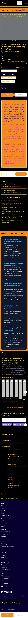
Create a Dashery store (7, 546)
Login (2, 518)
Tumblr (6, 583)
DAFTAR (20, 615)
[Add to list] (3, 381)
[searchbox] (14, 420)
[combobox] (19, 3)
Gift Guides (4, 506)
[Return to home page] (8, 3)
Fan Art (3, 508)
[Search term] (19, 3)
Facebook (6, 578)
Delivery (3, 552)
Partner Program (5, 534)
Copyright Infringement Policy (9, 498)
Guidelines (4, 560)
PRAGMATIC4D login (17, 10)
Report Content (5, 494)
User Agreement (5, 595)
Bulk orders (4, 523)
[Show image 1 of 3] (12, 40)
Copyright (4, 565)
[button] (20, 392)
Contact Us (4, 567)
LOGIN (7, 615)
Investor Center (5, 531)
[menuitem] (5, 10)
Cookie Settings (5, 569)
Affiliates (3, 536)
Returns (3, 555)
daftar (2, 520)
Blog (2, 513)
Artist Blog (4, 544)
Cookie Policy (21, 595)
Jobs (2, 541)
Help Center (4, 557)
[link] (7, 424)
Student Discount (6, 515)
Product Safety (5, 562)
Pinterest (6, 586)
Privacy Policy (13, 595)
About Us (3, 529)
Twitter (6, 581)
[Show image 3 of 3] (15, 40)
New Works (4, 510)
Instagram (6, 576)
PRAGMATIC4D (5, 10)
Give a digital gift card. (17, 186)
